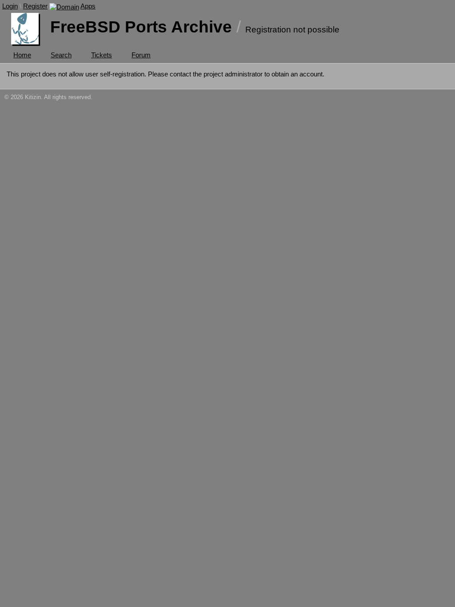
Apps (88, 6)
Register (35, 6)
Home (22, 55)
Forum (141, 55)
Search (61, 55)
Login (10, 6)
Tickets (101, 55)
